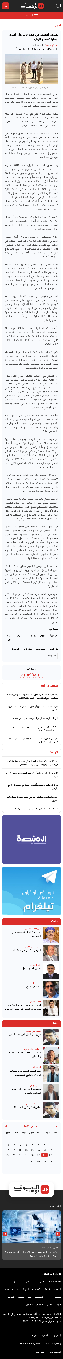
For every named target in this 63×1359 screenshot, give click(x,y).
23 (32, 1155)
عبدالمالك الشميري (32, 1048)
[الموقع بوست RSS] (46, 1327)
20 (50, 1155)
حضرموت (37, 1289)
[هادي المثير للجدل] (51, 971)
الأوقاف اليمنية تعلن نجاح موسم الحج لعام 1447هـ (35, 718)
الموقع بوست (51, 44)
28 (50, 1161)
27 (7, 1155)
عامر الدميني (35, 964)
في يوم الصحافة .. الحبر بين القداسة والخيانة (26, 1091)
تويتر (42, 635)
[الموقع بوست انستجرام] (50, 1327)
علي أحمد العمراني (33, 928)
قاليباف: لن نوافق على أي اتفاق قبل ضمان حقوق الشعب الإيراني (32, 774)
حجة (29, 1296)
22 (38, 1155)
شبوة (47, 1289)
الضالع (40, 1304)
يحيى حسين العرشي (32, 946)
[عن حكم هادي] (51, 989)
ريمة (49, 1296)
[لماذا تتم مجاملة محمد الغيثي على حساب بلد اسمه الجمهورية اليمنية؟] (51, 1008)
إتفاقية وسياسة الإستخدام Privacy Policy (40, 1343)
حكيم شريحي (35, 1085)
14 (38, 1150)
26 (14, 1155)
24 (26, 1155)
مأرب (58, 1304)
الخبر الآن (40, 1351)
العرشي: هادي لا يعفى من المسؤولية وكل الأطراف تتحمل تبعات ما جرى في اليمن (32, 740)
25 (20, 1155)
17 (20, 1150)
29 (44, 1161)
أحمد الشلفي (35, 1001)
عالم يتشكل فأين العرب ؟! (27, 1107)
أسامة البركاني (35, 1067)
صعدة (21, 1296)
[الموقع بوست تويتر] (56, 1327)
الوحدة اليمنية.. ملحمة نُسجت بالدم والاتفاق (23, 1054)
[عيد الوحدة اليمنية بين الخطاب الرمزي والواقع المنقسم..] (51, 1073)
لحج (28, 1281)
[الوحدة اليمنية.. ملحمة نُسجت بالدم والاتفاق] (51, 1055)
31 (32, 1161)
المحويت (39, 1296)
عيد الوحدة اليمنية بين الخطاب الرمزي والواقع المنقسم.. (25, 1072)
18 (14, 1150)
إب (21, 1281)
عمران (49, 1304)
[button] (58, 1234)
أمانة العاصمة (54, 1281)
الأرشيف (45, 1335)
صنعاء (58, 1296)
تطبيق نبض (10, 637)
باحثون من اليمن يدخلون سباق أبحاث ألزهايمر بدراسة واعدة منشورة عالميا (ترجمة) (31, 1254)
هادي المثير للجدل (31, 968)
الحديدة (15, 1289)
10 (14, 1145)
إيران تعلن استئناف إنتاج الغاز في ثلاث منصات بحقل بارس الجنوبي (32, 798)
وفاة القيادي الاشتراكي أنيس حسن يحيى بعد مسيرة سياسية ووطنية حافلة (35, 728)
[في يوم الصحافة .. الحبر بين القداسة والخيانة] (51, 1092)
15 (32, 1150)
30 (38, 1161)
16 (26, 1150)
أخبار (58, 25)
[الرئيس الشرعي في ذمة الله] (51, 953)
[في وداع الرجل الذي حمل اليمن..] (51, 1037)
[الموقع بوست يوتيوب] (53, 1327)
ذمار (7, 1289)
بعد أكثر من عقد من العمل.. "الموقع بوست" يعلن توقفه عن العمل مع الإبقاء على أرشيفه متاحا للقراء (32, 696)
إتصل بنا (57, 1335)
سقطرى (29, 1304)
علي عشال (36, 982)
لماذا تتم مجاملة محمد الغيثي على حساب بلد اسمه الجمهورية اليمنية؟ (23, 1007)
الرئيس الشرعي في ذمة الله (27, 950)
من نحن (33, 1335)
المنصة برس (55, 1351)
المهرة (26, 1289)
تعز (35, 1281)
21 (44, 1155)
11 (7, 1145)
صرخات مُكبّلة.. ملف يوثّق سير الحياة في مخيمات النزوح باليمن (33, 708)
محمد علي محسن (33, 1030)
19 (7, 1150)
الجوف (11, 1296)
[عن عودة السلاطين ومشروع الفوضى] (51, 935)
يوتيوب (32, 635)
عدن (42, 1281)
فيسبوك (53, 635)
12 (50, 1150)
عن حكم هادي (33, 986)
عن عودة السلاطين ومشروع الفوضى (26, 934)
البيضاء (57, 1289)
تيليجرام (21, 635)
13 (44, 1150)
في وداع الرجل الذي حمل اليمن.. (24, 1034)
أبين (14, 1281)
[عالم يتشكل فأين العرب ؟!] (51, 1110)
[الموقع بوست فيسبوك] (59, 1327)
